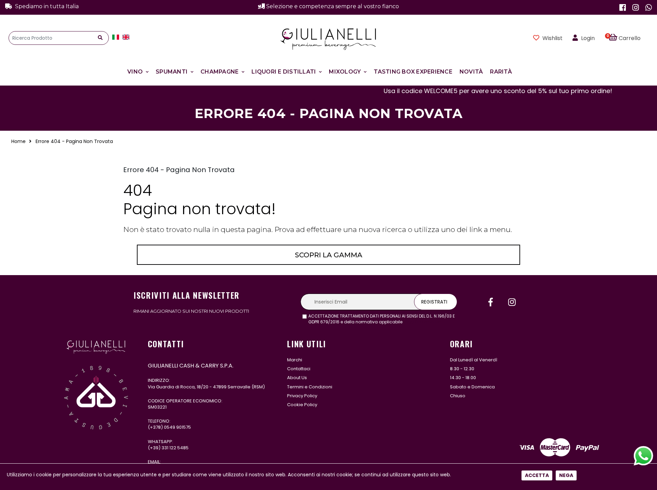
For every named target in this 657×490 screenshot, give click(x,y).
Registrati (434, 301)
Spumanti (172, 71)
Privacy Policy (302, 395)
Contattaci (298, 368)
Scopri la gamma (328, 255)
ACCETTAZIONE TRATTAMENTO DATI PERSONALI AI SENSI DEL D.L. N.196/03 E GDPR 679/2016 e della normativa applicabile (381, 319)
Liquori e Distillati (284, 71)
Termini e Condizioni (309, 387)
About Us (297, 377)
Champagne (220, 71)
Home (18, 141)
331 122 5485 (175, 447)
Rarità (501, 71)
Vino (135, 71)
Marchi (294, 360)
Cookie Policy (302, 404)
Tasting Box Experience (413, 71)
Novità (471, 71)
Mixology (345, 71)
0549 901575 (177, 427)
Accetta (537, 475)
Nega (566, 475)
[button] (628, 38)
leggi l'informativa (422, 322)
